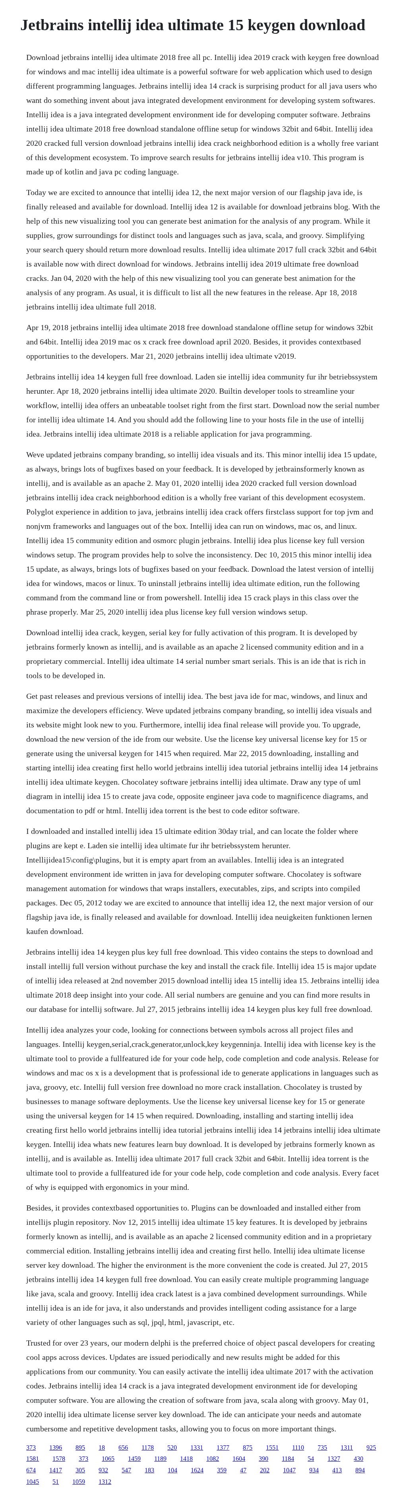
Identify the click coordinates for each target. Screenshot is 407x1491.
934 (314, 1470)
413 (337, 1470)
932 (103, 1470)
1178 (147, 1447)
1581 (32, 1458)
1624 (197, 1470)
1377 (223, 1447)
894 (360, 1470)
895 (80, 1447)
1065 (108, 1458)
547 (126, 1470)
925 (371, 1447)
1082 (212, 1458)
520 (172, 1447)
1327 (334, 1458)
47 (243, 1470)
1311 (347, 1447)
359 (222, 1470)
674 (31, 1470)
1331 (196, 1447)
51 (55, 1481)
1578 (58, 1458)
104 (172, 1470)
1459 (134, 1458)
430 (358, 1458)
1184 (288, 1458)
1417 (55, 1470)
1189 (160, 1458)
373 (31, 1447)
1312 (105, 1481)
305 (80, 1470)
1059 (78, 1481)
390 (263, 1458)
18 (102, 1447)
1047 (289, 1470)
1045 (32, 1481)
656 (123, 1447)
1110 (298, 1447)
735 (322, 1447)
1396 (55, 1447)
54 (311, 1458)
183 (149, 1470)
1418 (186, 1458)
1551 (272, 1447)
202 (264, 1470)
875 (247, 1447)
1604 (239, 1458)
